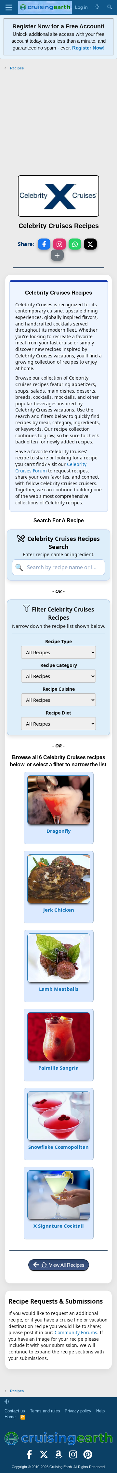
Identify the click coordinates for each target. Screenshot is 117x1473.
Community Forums (76, 1332)
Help (100, 1410)
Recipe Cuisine (59, 689)
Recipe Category (58, 665)
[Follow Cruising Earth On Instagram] (73, 1457)
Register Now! (88, 48)
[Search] (109, 7)
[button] (6, 1402)
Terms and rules (45, 1410)
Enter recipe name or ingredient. (59, 554)
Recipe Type (58, 641)
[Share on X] (90, 244)
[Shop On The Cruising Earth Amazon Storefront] (58, 1457)
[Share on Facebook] (44, 244)
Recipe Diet (58, 713)
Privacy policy (78, 1410)
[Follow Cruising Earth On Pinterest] (87, 1457)
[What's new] (97, 7)
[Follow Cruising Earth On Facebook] (29, 1457)
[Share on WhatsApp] (75, 244)
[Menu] (9, 7)
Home (10, 1416)
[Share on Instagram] (59, 244)
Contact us (15, 1410)
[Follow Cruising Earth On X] (44, 1457)
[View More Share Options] (57, 255)
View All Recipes (66, 1265)
